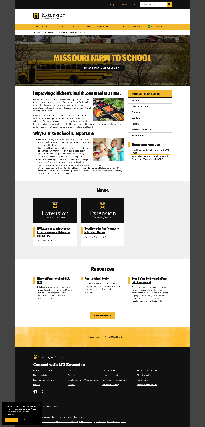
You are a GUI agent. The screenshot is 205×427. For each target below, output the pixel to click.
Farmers (136, 112)
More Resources (102, 315)
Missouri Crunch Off (141, 129)
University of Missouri (51, 357)
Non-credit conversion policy (115, 380)
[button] (27, 420)
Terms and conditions (147, 384)
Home (37, 32)
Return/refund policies (147, 370)
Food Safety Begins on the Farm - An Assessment (149, 280)
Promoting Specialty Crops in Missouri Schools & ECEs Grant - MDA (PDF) (150, 157)
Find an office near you (43, 380)
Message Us (115, 337)
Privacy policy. (121, 422)
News (115, 26)
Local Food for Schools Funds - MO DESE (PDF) (150, 151)
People (113, 4)
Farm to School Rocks (96, 278)
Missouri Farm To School (72, 32)
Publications (102, 26)
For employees (109, 370)
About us (136, 100)
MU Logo (35, 357)
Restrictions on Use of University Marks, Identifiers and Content (55, 422)
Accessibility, (111, 422)
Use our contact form (42, 370)
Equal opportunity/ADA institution (83, 380)
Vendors (136, 118)
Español (71, 384)
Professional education (133, 26)
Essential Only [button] (11, 420)
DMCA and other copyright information (92, 422)
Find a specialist (40, 375)
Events (90, 26)
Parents (135, 123)
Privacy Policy (16, 412)
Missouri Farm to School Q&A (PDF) (102, 68)
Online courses (75, 26)
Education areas (43, 26)
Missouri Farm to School (146, 93)
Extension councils (110, 375)
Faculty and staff (140, 106)
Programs (59, 26)
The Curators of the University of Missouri (55, 417)
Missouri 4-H (156, 26)
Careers (71, 375)
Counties (124, 4)
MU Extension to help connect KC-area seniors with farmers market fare (53, 232)
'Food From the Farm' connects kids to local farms (101, 230)
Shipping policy (144, 375)
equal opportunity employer (50, 406)
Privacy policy (143, 380)
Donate (135, 4)
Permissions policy (110, 384)
